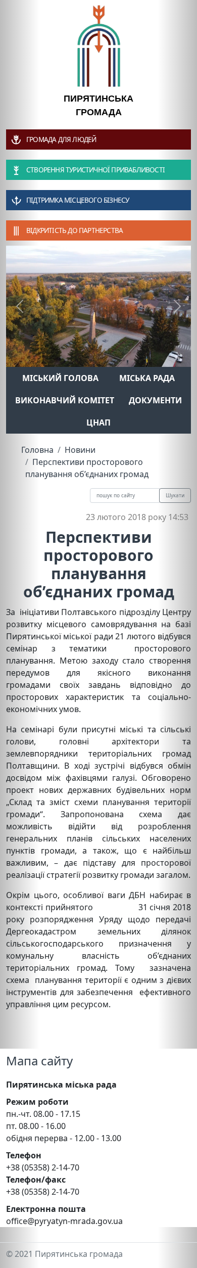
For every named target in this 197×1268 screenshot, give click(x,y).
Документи (155, 400)
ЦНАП (98, 422)
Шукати (175, 495)
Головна (37, 449)
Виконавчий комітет (64, 400)
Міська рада (147, 378)
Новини (80, 449)
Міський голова (60, 378)
